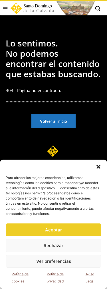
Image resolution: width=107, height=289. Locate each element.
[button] (98, 167)
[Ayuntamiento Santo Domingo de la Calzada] (53, 151)
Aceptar (53, 230)
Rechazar (53, 245)
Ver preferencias (53, 261)
